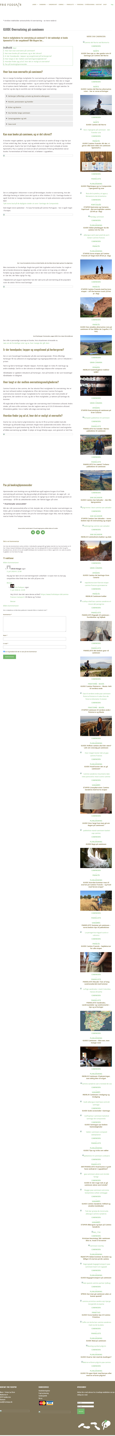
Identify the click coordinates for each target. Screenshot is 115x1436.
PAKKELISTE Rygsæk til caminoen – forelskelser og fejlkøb (96, 616)
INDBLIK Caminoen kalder (96, 596)
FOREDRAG (80, 4)
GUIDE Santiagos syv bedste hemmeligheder (96, 1126)
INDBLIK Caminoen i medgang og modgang (96, 1096)
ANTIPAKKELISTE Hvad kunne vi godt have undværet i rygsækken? (96, 1168)
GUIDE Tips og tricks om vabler (96, 1150)
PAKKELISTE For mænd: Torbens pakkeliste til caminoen (96, 465)
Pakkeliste (96, 179)
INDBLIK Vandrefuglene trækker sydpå (96, 371)
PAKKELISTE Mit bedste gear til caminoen (96, 652)
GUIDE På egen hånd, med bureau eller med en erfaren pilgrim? (96, 1374)
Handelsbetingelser (44, 1390)
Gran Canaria (96, 362)
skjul (14, 48)
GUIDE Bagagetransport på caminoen (96, 1278)
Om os (40, 1398)
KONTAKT (99, 4)
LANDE (34, 4)
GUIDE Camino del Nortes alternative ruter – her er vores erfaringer (96, 90)
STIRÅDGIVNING (90, 4)
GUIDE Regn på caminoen (96, 844)
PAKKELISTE (70, 4)
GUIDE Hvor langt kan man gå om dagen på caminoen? (96, 824)
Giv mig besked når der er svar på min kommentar (21, 651)
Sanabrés (96, 785)
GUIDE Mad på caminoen (96, 1341)
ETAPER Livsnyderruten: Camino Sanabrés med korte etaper (96, 788)
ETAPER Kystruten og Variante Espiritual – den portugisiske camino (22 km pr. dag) (96, 209)
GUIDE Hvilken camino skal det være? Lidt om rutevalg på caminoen (96, 747)
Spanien (96, 367)
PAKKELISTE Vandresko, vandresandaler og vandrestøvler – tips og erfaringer (96, 1005)
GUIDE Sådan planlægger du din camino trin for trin (96, 229)
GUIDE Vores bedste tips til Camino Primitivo (96, 1316)
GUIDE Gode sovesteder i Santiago (96, 1111)
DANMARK (42, 4)
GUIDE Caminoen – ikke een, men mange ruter (96, 1041)
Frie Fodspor (19, 587)
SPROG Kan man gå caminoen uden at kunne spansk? (96, 1295)
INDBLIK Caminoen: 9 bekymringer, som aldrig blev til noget (96, 1077)
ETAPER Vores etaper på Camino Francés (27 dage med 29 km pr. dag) (96, 254)
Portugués (96, 205)
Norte (96, 51)
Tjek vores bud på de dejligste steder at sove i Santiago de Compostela (30, 203)
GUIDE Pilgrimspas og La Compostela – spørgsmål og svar (96, 187)
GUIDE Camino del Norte (96, 125)
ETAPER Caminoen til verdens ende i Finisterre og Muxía (96, 711)
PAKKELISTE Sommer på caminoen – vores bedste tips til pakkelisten (96, 926)
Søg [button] (112, 4)
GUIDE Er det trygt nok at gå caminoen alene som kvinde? (96, 1184)
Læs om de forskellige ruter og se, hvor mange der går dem (26, 343)
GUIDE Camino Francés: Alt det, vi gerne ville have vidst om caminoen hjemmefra (96, 145)
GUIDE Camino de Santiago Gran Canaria (96, 576)
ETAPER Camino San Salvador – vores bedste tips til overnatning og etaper (96, 519)
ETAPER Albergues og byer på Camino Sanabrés (96, 1226)
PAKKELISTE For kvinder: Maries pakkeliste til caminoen (96, 430)
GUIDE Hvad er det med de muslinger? (96, 1357)
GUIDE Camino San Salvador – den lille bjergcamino (96, 501)
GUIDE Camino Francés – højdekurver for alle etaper (96, 947)
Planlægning (96, 184)
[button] (33, 532)
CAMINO (61, 4)
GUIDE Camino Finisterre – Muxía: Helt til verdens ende (96, 687)
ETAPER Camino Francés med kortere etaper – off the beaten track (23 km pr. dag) (96, 291)
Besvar (9, 583)
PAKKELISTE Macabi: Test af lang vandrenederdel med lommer (96, 983)
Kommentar (7, 614)
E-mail (5, 643)
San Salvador (96, 497)
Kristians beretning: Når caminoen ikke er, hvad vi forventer (96, 1239)
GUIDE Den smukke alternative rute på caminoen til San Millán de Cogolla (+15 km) (96, 329)
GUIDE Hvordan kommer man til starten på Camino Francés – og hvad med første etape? (96, 884)
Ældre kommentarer (11, 562)
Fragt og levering (44, 1393)
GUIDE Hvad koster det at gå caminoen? (96, 767)
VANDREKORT (53, 4)
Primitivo (96, 1312)
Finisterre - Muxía (96, 684)
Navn (5, 635)
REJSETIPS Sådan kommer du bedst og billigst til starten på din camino (96, 1258)
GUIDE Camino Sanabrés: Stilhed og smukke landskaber (96, 1205)
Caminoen (96, 46)
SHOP (105, 4)
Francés (96, 141)
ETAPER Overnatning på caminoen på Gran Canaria (96, 411)
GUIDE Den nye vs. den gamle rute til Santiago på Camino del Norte (96, 54)
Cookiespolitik (43, 1396)
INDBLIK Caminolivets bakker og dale (96, 537)
